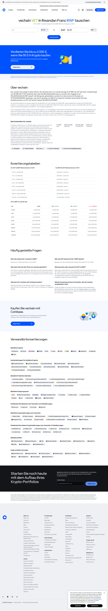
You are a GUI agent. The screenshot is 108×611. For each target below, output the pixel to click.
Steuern (26, 591)
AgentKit (68, 548)
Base (66, 520)
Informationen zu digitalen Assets (31, 552)
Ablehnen (78, 605)
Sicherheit (27, 529)
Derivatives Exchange (50, 559)
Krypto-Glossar (28, 575)
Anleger (26, 532)
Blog (25, 525)
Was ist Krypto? (28, 582)
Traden (46, 518)
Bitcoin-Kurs (90, 542)
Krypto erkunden (28, 561)
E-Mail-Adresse (61, 480)
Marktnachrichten (29, 577)
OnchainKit (68, 539)
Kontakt (88, 520)
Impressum (27, 555)
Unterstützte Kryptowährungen (95, 534)
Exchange (47, 557)
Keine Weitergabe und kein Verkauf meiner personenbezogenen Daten (31, 547)
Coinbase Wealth (49, 525)
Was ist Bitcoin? (28, 580)
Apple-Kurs (89, 557)
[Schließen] (104, 593)
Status (88, 536)
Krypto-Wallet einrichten (31, 587)
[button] (21, 10)
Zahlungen (47, 544)
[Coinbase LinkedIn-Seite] (7, 597)
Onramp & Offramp (70, 529)
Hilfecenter (89, 518)
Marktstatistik (28, 565)
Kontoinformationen (92, 527)
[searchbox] (93, 30)
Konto (88, 532)
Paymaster (68, 536)
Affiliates (26, 522)
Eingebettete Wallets (71, 525)
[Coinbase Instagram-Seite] (12, 597)
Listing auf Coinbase (50, 540)
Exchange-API (69, 555)
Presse (26, 527)
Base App (47, 520)
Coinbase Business (50, 542)
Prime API (68, 560)
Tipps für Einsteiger (29, 572)
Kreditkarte (47, 527)
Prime (46, 552)
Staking (46, 555)
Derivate (47, 532)
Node (66, 546)
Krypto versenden (29, 589)
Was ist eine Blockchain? (31, 584)
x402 (66, 532)
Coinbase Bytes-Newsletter (32, 568)
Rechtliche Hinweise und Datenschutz (31, 537)
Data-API (67, 541)
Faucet (67, 553)
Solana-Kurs (89, 547)
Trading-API (68, 534)
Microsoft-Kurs (90, 559)
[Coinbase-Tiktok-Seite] (17, 597)
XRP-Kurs (89, 549)
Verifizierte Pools (49, 562)
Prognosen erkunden (50, 534)
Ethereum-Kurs (90, 544)
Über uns (26, 518)
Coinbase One (48, 522)
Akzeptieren (94, 605)
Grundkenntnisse (29, 570)
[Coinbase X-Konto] (3, 597)
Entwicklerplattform (71, 518)
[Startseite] (4, 10)
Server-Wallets (69, 522)
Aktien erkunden (28, 563)
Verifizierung (69, 543)
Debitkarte (47, 529)
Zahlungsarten (90, 529)
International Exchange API (73, 558)
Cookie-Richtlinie (29, 541)
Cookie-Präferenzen (29, 543)
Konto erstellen (91, 522)
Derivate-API (69, 562)
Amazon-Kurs (90, 562)
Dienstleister (27, 534)
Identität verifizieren (92, 525)
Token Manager (48, 547)
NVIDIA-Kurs (90, 555)
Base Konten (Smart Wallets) (73, 527)
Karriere (26, 520)
